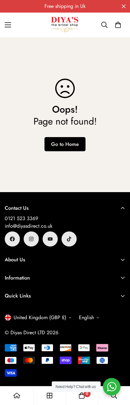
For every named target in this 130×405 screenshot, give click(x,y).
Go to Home (65, 144)
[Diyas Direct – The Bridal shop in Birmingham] (65, 25)
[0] (118, 25)
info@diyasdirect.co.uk (28, 226)
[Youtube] (50, 239)
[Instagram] (31, 239)
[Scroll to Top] (118, 371)
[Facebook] (12, 239)
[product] (17, 395)
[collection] (49, 395)
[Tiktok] (69, 239)
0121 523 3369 (21, 218)
